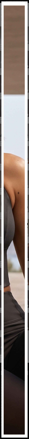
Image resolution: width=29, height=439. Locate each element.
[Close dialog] (26, 3)
